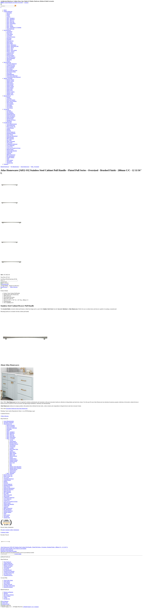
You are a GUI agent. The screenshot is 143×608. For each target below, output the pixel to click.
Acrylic (11, 440)
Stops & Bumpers (11, 58)
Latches (8, 16)
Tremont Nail (10, 162)
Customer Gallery (5, 532)
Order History (7, 581)
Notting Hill (9, 152)
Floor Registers (10, 113)
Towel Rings (10, 106)
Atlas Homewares (11, 125)
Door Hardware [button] (7, 62)
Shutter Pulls (10, 89)
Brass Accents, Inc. (11, 126)
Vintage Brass (13, 470)
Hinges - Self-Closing (12, 50)
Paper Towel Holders (12, 101)
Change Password (8, 584)
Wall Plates (9, 121)
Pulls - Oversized (11, 438)
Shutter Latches (10, 86)
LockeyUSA (10, 146)
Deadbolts (9, 39)
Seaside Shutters (10, 157)
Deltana (8, 129)
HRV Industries (10, 138)
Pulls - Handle (10, 26)
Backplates (9, 12)
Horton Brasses (10, 137)
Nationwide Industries (12, 150)
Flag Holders (10, 112)
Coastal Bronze (10, 128)
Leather (11, 450)
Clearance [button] (6, 164)
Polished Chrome (14, 460)
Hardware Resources (8, 489)
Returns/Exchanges (8, 587)
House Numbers (10, 117)
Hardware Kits (10, 41)
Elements (9, 130)
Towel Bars (9, 105)
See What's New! (8, 574)
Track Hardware (10, 28)
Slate (11, 465)
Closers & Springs (11, 37)
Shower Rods (10, 102)
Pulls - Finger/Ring (11, 23)
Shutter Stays (10, 90)
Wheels (8, 61)
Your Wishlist (7, 583)
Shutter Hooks (10, 85)
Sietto (8, 158)
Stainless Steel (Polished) (15, 468)
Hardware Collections (12, 427)
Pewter (11, 457)
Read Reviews (4, 287)
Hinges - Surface (10, 51)
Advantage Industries (9, 422)
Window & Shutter (8, 566)
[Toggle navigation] (1, 4)
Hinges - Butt (10, 49)
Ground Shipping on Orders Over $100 (12, 2)
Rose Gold (12, 462)
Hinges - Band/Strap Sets (12, 46)
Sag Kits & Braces (11, 57)
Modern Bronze (13, 456)
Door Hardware (7, 562)
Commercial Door (11, 65)
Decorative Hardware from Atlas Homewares (16, 408)
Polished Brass (13, 458)
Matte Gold (12, 454)
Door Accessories (11, 66)
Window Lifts (10, 93)
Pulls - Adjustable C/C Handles (14, 27)
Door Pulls (9, 73)
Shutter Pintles (10, 87)
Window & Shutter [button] (8, 78)
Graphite (12, 448)
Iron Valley (9, 140)
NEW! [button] (5, 10)
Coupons (26, 2)
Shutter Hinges (10, 83)
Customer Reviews (8, 575)
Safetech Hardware (8, 511)
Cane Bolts (9, 35)
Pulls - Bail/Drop (11, 19)
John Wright (9, 142)
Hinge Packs (10, 42)
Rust (11, 464)
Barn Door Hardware (12, 63)
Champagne (12, 446)
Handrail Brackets (11, 114)
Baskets (8, 97)
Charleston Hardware (9, 478)
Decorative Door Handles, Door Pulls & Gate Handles (13, 548)
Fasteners (9, 110)
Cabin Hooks (10, 34)
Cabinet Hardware (8, 563)
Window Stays (10, 94)
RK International (10, 156)
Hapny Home (10, 134)
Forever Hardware (11, 132)
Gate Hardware (7, 567)
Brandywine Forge (8, 474)
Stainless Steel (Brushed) (15, 466)
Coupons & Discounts (9, 572)
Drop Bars (9, 38)
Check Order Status (8, 580)
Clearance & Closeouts (9, 571)
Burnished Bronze (14, 444)
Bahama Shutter (10, 79)
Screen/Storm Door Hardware (14, 77)
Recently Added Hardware (7, 550)
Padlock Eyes (10, 54)
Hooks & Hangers (11, 99)
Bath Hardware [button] (7, 95)
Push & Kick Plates (11, 71)
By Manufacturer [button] (8, 122)
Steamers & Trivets (11, 120)
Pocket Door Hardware (12, 75)
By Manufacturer (8, 570)
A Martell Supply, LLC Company (31, 606)
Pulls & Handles (10, 55)
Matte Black (12, 452)
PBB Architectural (11, 154)
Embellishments (10, 74)
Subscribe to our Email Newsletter (9, 551)
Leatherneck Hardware (12, 144)
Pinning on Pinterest (8, 592)
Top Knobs (9, 161)
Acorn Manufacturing (12, 124)
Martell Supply (10, 149)
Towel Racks (10, 108)
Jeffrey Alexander (11, 141)
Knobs (8, 15)
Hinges (8, 14)
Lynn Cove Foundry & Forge (13, 148)
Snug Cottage (10, 160)
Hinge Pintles (10, 43)
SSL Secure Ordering (9, 594)
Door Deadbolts (10, 67)
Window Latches (11, 91)
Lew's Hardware (10, 145)
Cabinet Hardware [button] (8, 11)
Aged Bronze (13, 441)
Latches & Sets (10, 53)
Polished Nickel (13, 461)
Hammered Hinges (11, 133)
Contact (5, 597)
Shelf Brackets (10, 118)
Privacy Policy (7, 596)
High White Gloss (14, 449)
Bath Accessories (11, 425)
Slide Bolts (9, 59)
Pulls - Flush (9, 24)
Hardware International (12, 136)
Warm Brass (12, 472)
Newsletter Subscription (9, 585)
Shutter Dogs (10, 82)
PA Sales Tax (7, 598)
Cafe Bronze (12, 445)
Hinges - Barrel (10, 47)
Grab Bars (9, 98)
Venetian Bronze (13, 469)
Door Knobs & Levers (12, 70)
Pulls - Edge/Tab (10, 22)
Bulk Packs (9, 32)
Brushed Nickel (13, 442)
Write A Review (14, 287)
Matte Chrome (13, 453)
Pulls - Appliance (11, 18)
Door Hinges (10, 69)
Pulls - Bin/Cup (10, 20)
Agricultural (9, 31)
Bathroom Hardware (8, 564)
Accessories (6, 568)
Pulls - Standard (10, 473)
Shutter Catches (10, 81)
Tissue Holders (10, 103)
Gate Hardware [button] (7, 30)
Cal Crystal (6, 477)
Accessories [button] (6, 109)
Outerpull (9, 153)
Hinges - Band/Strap (11, 45)
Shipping (6, 593)
